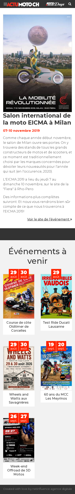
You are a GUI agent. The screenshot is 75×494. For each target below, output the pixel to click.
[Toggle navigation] (6, 4)
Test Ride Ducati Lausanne (56, 324)
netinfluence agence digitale (52, 489)
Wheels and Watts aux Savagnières (19, 398)
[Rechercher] (69, 4)
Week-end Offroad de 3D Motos (18, 470)
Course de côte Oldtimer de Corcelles (18, 326)
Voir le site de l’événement (48, 219)
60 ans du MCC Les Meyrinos (56, 396)
